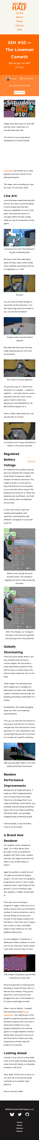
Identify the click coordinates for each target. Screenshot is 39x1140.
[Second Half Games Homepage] (20, 7)
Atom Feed (20, 92)
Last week (8, 171)
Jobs (19, 29)
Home (19, 13)
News (19, 21)
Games (19, 25)
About (19, 17)
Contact (19, 1128)
